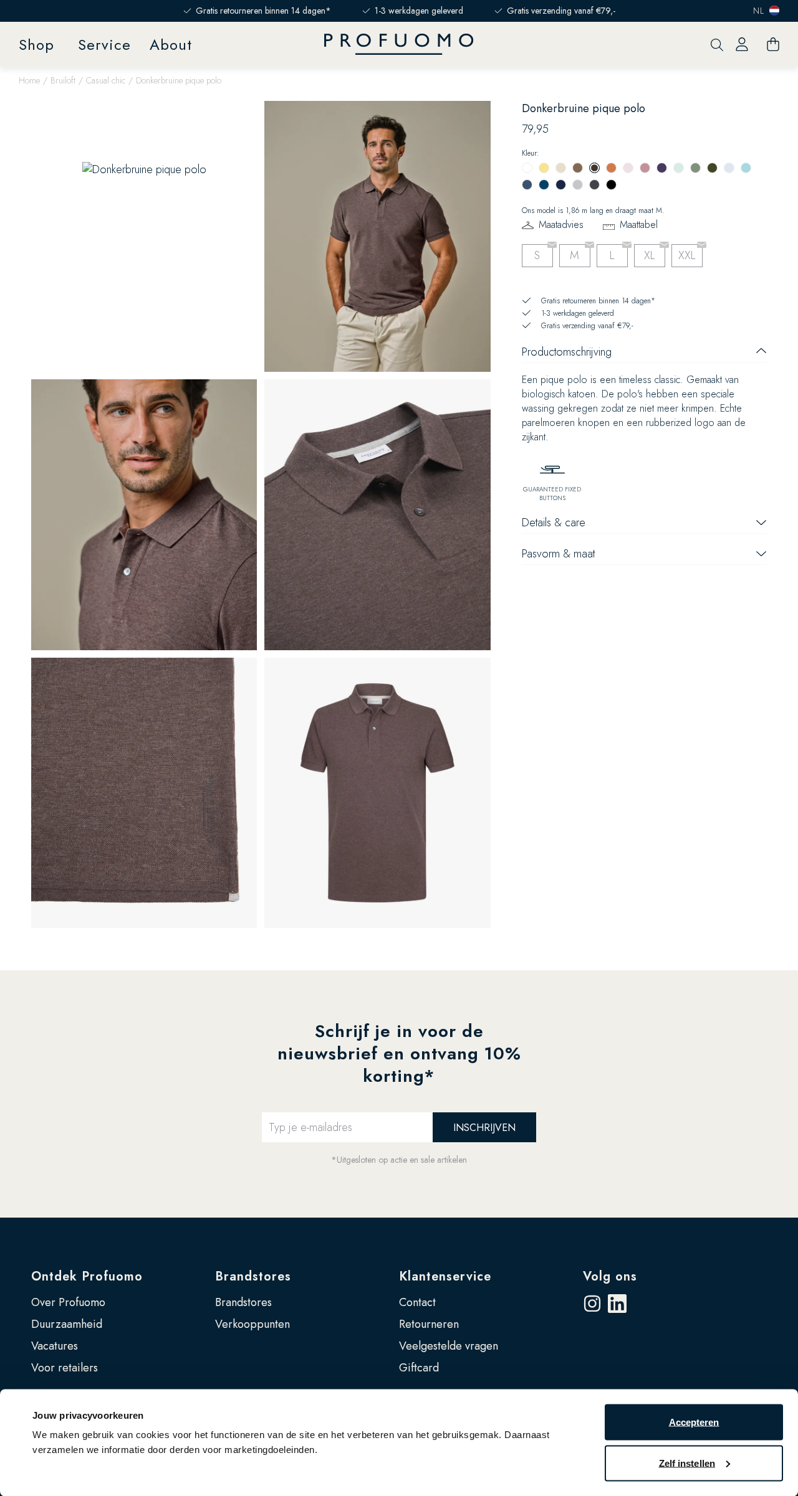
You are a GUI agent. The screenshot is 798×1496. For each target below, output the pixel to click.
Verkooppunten (252, 1324)
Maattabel (639, 224)
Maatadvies (561, 224)
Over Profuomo (68, 1302)
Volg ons (610, 1276)
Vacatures (54, 1346)
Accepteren (694, 1422)
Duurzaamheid (66, 1324)
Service (104, 44)
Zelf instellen (687, 1462)
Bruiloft (62, 80)
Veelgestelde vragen (448, 1346)
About (171, 44)
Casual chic (105, 80)
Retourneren (429, 1324)
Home (29, 80)
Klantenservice (445, 1276)
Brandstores (253, 1276)
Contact (417, 1302)
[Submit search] (717, 44)
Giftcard (419, 1368)
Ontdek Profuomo (87, 1276)
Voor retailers (64, 1368)
